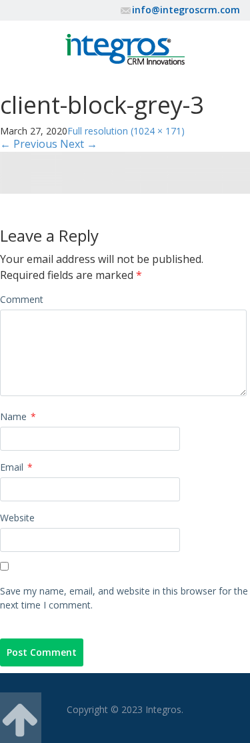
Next (78, 143)
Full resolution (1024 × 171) (126, 130)
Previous (28, 143)
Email (16, 467)
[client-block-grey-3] (125, 171)
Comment (21, 299)
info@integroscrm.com (186, 9)
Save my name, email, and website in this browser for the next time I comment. (124, 598)
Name (18, 416)
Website (17, 517)
